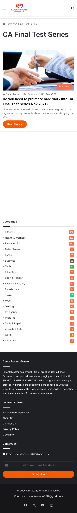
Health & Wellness (15, 237)
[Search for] (72, 9)
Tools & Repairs (14, 323)
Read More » (14, 124)
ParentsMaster (13, 94)
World (8, 334)
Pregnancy (11, 312)
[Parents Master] (19, 7)
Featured (10, 317)
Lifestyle (10, 232)
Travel (8, 294)
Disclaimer (9, 434)
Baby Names (12, 249)
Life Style (10, 340)
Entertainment (13, 289)
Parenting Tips (13, 243)
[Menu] (4, 9)
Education (10, 272)
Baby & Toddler (14, 277)
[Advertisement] (38, 172)
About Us (8, 418)
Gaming (9, 306)
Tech (8, 266)
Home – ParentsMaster (16, 412)
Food (8, 300)
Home (8, 23)
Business (10, 260)
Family (9, 255)
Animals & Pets (13, 329)
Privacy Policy (11, 429)
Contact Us (9, 423)
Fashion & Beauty (15, 283)
